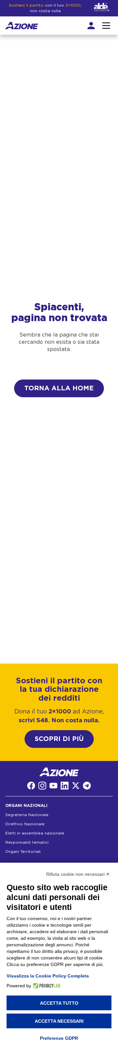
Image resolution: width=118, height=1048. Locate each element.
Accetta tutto (59, 1003)
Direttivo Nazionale (25, 824)
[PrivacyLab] (45, 985)
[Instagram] (42, 786)
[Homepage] (21, 25)
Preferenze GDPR (59, 1038)
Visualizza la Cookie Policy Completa (48, 975)
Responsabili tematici (27, 842)
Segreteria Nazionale (27, 815)
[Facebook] (31, 786)
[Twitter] (76, 786)
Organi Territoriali (23, 851)
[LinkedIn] (65, 786)
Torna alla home (59, 388)
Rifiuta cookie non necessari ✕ (78, 874)
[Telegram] (87, 786)
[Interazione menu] (106, 25)
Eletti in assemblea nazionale (34, 833)
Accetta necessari (59, 1021)
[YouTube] (53, 786)
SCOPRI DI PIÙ (59, 739)
